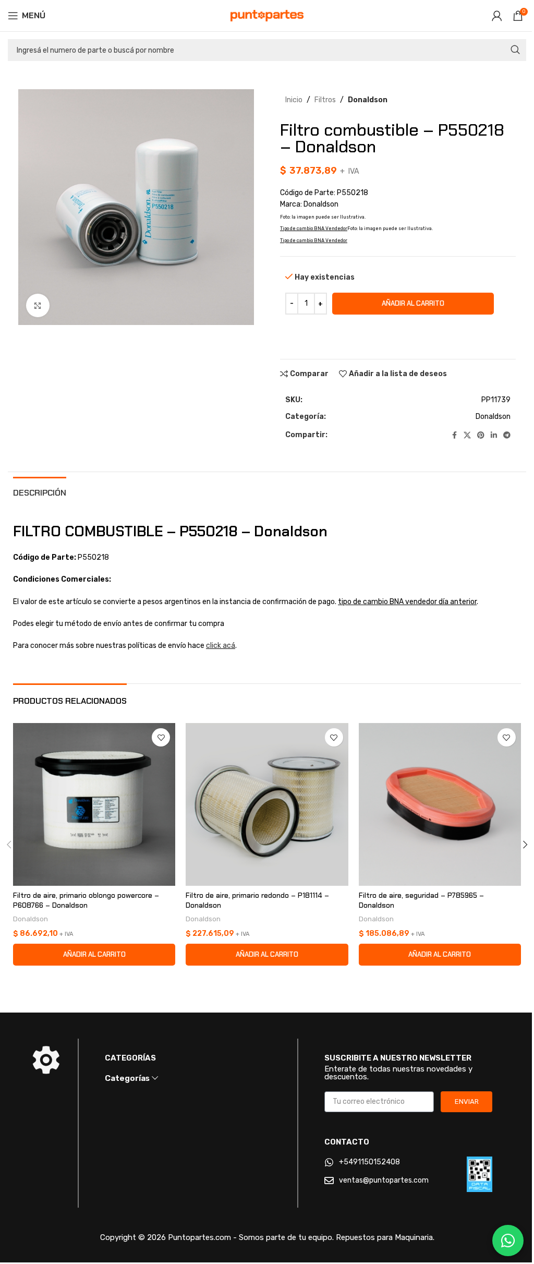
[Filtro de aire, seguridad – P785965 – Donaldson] (440, 804)
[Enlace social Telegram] (507, 435)
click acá (220, 645)
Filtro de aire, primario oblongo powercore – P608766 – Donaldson (86, 900)
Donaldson (367, 99)
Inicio (293, 99)
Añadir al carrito (413, 303)
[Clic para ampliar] (38, 305)
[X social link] (467, 435)
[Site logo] (267, 15)
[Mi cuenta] (497, 15)
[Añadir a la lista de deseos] (161, 737)
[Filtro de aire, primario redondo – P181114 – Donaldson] (267, 804)
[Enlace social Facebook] (454, 435)
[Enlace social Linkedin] (494, 435)
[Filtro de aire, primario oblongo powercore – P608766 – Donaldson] (94, 804)
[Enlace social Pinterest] (481, 435)
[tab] (39, 491)
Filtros (325, 99)
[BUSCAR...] (515, 50)
